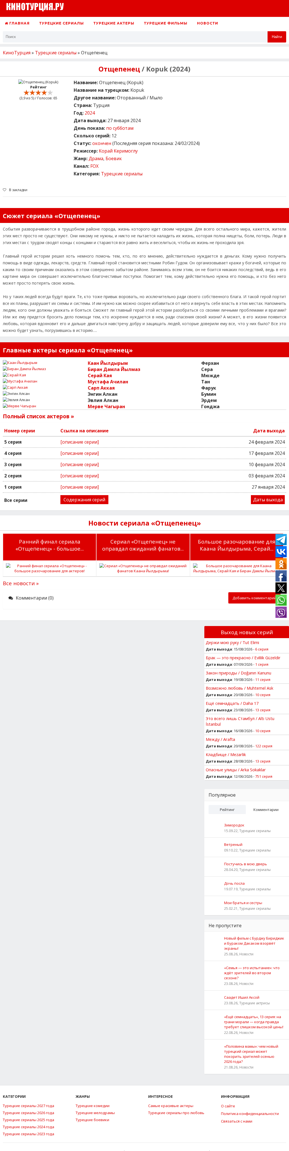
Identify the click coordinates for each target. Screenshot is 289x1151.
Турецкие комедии (93, 1105)
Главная (19, 23)
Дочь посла (234, 883)
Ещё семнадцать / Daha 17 (232, 703)
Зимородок (234, 825)
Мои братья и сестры (243, 902)
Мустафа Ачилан (108, 382)
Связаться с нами (236, 1121)
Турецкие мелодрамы (95, 1112)
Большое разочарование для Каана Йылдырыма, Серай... (236, 545)
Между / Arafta (220, 739)
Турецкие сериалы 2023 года (28, 1133)
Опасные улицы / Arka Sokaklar (236, 769)
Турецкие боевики (92, 1119)
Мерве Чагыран (106, 406)
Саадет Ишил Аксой (241, 997)
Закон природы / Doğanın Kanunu (238, 673)
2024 (90, 113)
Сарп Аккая (101, 388)
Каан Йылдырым (108, 363)
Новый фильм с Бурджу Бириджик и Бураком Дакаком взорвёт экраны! (254, 943)
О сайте (228, 1105)
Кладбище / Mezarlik (226, 754)
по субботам (119, 128)
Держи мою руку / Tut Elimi (232, 642)
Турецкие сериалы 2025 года (28, 1119)
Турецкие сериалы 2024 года (28, 1126)
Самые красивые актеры (170, 1105)
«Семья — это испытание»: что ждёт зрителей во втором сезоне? (252, 972)
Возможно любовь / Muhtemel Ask (239, 688)
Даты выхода (268, 500)
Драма (96, 158)
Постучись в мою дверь (245, 863)
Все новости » (21, 583)
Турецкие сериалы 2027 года (28, 1105)
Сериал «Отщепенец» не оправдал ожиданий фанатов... (143, 545)
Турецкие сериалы (61, 23)
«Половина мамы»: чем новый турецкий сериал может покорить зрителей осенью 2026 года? (251, 1054)
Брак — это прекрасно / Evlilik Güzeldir (243, 657)
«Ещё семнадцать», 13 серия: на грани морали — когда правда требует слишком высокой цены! (253, 1021)
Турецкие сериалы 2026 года (28, 1112)
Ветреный (233, 844)
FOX (94, 166)
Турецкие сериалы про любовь (176, 1112)
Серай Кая (100, 375)
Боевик (114, 158)
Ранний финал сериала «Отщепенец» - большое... (50, 545)
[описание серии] (79, 442)
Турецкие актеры (113, 23)
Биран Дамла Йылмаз (114, 369)
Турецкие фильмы (165, 23)
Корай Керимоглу (118, 151)
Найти (277, 37)
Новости (207, 23)
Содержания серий (84, 500)
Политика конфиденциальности (250, 1113)
